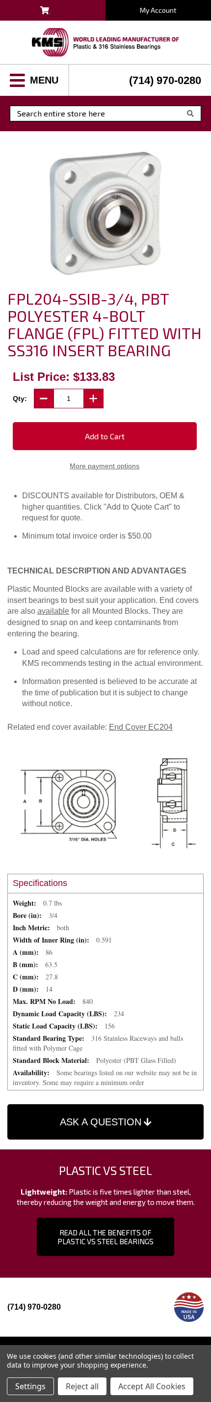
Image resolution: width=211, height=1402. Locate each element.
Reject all (82, 1386)
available (53, 611)
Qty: (20, 398)
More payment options (104, 466)
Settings (30, 1386)
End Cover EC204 (141, 727)
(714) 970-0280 (165, 80)
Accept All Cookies (151, 1386)
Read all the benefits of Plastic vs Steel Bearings (105, 1237)
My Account (158, 10)
